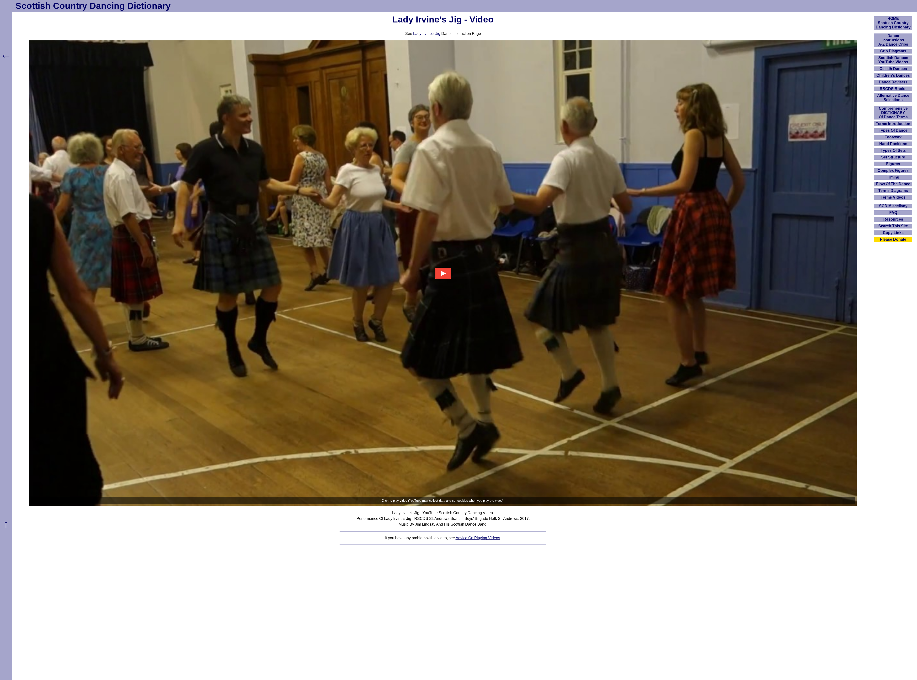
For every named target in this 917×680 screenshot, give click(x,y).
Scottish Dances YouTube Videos (893, 60)
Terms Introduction (893, 124)
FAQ (893, 213)
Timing (893, 177)
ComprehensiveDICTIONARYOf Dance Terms (893, 112)
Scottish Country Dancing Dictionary (93, 6)
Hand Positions (893, 144)
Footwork (893, 137)
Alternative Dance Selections (893, 97)
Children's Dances (893, 75)
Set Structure (893, 157)
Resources (893, 219)
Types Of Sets (893, 150)
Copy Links (893, 233)
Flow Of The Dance (893, 184)
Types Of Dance (893, 130)
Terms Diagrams (893, 191)
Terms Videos (893, 197)
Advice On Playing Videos (478, 538)
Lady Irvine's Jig (426, 34)
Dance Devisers (893, 82)
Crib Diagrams (893, 51)
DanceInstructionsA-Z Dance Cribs (893, 40)
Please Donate (893, 239)
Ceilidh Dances (893, 69)
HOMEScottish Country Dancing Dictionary (893, 22)
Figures (893, 164)
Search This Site (893, 226)
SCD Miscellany (893, 206)
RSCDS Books (893, 89)
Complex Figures (893, 171)
